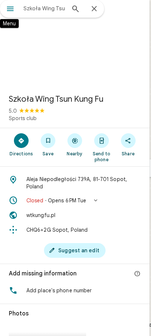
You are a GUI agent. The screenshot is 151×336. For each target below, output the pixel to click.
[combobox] (44, 8)
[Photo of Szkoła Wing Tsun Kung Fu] (75, 44)
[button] (75, 200)
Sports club (23, 118)
